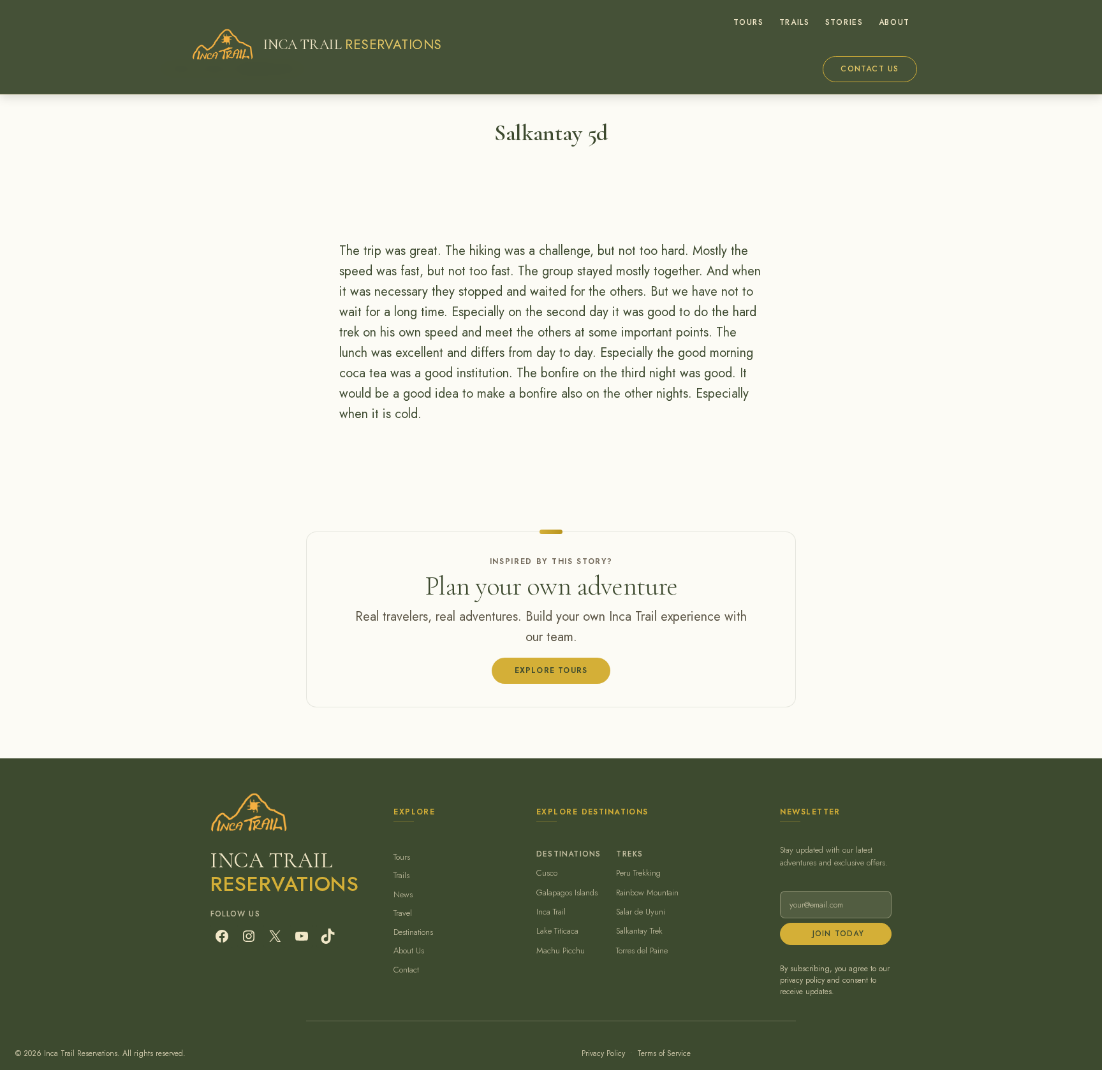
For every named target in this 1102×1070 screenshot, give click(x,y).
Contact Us (870, 69)
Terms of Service (664, 1053)
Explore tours (551, 670)
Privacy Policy (603, 1053)
